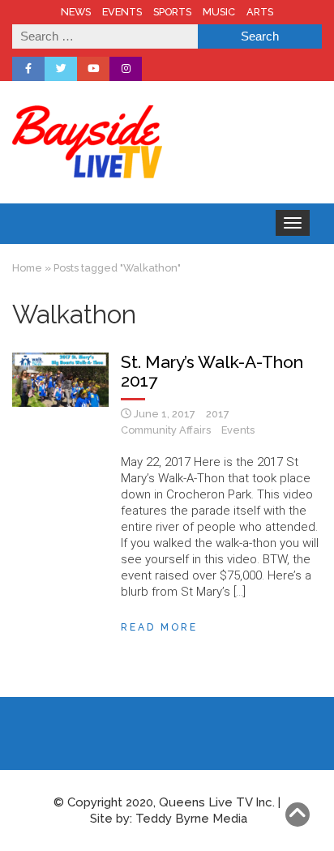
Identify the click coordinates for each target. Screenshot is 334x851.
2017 (217, 414)
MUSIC (219, 12)
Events (238, 430)
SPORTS (172, 12)
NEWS (76, 12)
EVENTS (122, 12)
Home (27, 268)
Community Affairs (166, 430)
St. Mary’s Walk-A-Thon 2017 (212, 371)
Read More (159, 627)
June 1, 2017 (164, 414)
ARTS (259, 12)
